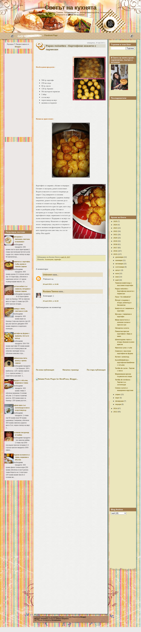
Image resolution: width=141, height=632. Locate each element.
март (117, 398)
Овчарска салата (122, 328)
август (118, 270)
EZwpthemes (56, 620)
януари (118, 404)
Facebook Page (50, 35)
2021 (115, 235)
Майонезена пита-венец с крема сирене (20, 360)
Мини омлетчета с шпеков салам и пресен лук (122, 322)
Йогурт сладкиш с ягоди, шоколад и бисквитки (123, 302)
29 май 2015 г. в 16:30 (50, 301)
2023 (115, 228)
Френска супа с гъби (123, 348)
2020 (115, 238)
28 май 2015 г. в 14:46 (50, 284)
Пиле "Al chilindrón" (123, 297)
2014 (115, 408)
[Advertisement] (18, 95)
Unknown (47, 274)
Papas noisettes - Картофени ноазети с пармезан (71, 47)
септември (120, 267)
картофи (57, 259)
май (117, 280)
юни (117, 277)
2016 (115, 251)
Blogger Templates (41, 618)
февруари (119, 401)
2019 (115, 241)
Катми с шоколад (122, 357)
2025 (115, 221)
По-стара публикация (96, 370)
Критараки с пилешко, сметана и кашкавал (21, 239)
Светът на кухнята (70, 7)
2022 (115, 231)
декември (119, 257)
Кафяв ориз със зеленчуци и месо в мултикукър (21, 407)
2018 (115, 244)
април (118, 394)
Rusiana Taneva (50, 291)
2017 (115, 248)
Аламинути (49, 259)
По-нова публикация (45, 370)
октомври (119, 264)
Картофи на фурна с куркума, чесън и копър (21, 335)
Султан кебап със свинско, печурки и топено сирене (21, 288)
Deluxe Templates (62, 618)
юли (117, 274)
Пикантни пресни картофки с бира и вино (123, 333)
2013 (115, 412)
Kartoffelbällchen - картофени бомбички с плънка (124, 362)
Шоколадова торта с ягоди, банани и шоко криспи (124, 342)
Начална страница (71, 370)
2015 (115, 254)
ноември (119, 260)
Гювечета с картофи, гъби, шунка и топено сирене (21, 264)
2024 (115, 225)
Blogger (18, 47)
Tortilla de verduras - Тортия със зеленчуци (123, 382)
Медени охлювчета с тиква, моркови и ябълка (21, 457)
